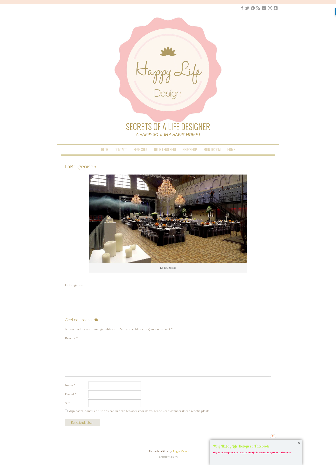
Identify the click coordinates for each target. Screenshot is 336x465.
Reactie (71, 338)
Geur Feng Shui (165, 149)
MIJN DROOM (212, 149)
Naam (70, 385)
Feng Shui (141, 149)
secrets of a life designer (168, 126)
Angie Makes (180, 451)
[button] (256, 446)
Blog (104, 149)
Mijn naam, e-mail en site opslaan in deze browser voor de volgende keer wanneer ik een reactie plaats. (139, 411)
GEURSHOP (190, 149)
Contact (121, 149)
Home (231, 149)
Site (67, 403)
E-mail (71, 394)
